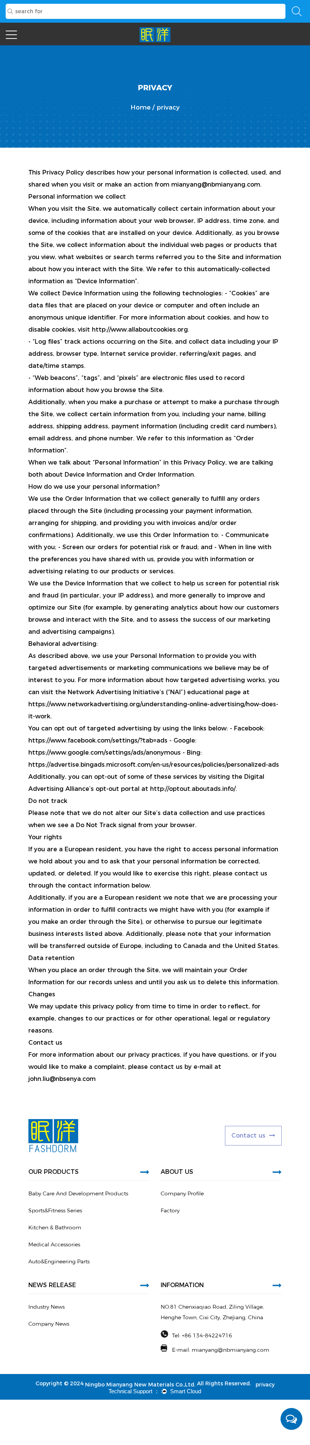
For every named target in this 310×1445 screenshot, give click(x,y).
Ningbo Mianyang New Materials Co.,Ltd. (140, 1384)
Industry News (46, 1306)
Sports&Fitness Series (55, 1210)
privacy (265, 1384)
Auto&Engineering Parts (59, 1261)
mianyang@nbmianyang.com (215, 184)
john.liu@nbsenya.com (62, 1078)
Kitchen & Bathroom (54, 1227)
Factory (170, 1210)
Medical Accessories (54, 1244)
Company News (48, 1323)
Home (140, 107)
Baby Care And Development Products (78, 1193)
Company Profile (182, 1193)
